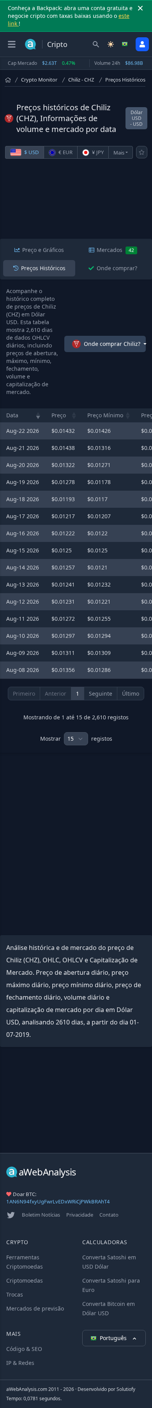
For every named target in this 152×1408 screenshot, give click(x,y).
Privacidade (79, 1214)
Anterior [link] (55, 693)
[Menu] (11, 44)
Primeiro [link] (24, 693)
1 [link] (77, 693)
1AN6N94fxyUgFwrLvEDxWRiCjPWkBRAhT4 (58, 1201)
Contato (108, 1214)
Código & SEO (24, 1348)
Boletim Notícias (41, 1214)
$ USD (31, 152)
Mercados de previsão (35, 1308)
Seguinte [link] (100, 693)
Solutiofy (126, 1389)
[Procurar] (96, 44)
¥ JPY (97, 152)
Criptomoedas (24, 1280)
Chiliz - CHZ (81, 79)
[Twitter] (11, 1215)
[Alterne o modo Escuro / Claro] (110, 44)
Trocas (14, 1294)
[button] (38, 415)
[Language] (125, 44)
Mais (118, 152)
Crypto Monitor (39, 79)
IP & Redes (20, 1362)
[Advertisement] (76, 203)
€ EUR (64, 152)
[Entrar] (142, 44)
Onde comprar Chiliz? (112, 343)
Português (114, 1338)
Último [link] (130, 693)
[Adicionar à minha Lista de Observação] (141, 152)
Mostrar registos (76, 738)
